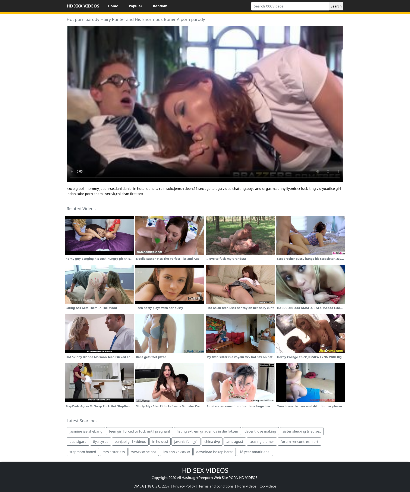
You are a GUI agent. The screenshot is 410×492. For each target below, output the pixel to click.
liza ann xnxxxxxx (176, 451)
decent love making (260, 431)
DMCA (139, 486)
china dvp (212, 441)
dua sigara (77, 441)
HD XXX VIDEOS (83, 6)
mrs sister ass (113, 451)
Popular (135, 6)
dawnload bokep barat (214, 451)
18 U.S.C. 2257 (158, 486)
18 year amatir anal (254, 451)
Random (160, 6)
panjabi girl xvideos (130, 441)
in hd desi (160, 441)
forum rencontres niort (299, 441)
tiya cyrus (100, 441)
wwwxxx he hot (143, 451)
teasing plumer (262, 441)
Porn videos (246, 486)
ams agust (234, 441)
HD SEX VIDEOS (205, 470)
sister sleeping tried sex (302, 431)
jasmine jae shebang (85, 431)
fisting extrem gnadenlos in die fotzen (207, 431)
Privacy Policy (184, 486)
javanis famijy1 (186, 441)
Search (336, 6)
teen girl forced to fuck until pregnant (139, 431)
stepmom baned (82, 451)
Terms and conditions (216, 486)
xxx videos (268, 486)
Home (113, 6)
